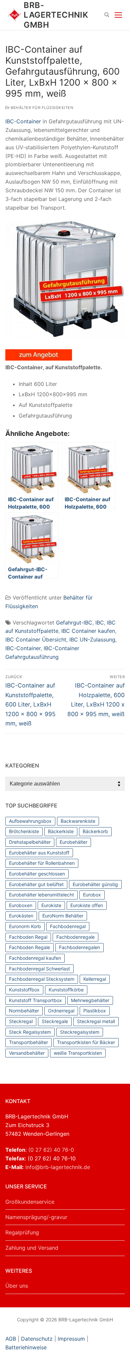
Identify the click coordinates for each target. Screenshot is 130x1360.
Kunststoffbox (24, 989)
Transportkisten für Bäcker (86, 1042)
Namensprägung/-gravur (36, 1217)
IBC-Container (23, 121)
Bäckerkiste (61, 831)
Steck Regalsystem (30, 1032)
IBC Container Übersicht (35, 639)
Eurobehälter (73, 842)
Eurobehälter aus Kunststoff (39, 852)
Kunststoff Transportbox (35, 1000)
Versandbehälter (27, 1053)
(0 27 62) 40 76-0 (51, 1149)
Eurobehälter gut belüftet (36, 884)
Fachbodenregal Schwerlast (39, 968)
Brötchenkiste (24, 831)
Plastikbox (94, 1010)
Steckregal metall (96, 1021)
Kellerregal (94, 979)
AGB (11, 1338)
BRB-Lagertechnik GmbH (56, 14)
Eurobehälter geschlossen (37, 873)
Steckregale (55, 1021)
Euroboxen (20, 905)
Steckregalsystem (79, 1032)
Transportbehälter (28, 1042)
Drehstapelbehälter (30, 842)
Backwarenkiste (78, 821)
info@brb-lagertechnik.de (57, 1167)
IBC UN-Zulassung (92, 639)
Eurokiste (51, 905)
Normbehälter (24, 1010)
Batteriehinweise (26, 1347)
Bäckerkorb (95, 831)
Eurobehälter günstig (95, 884)
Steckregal (21, 1021)
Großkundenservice (29, 1201)
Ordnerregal (61, 1010)
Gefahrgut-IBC (74, 622)
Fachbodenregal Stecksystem (41, 979)
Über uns (16, 1285)
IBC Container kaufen (88, 631)
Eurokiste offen (86, 905)
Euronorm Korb (25, 926)
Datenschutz (37, 1338)
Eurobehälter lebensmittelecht (41, 894)
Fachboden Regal (28, 937)
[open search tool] (106, 14)
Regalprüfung (22, 1232)
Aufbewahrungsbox (30, 821)
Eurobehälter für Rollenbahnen (42, 863)
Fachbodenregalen (79, 947)
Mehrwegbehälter (90, 1000)
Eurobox (92, 894)
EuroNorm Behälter (62, 915)
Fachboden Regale (29, 947)
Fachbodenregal (68, 926)
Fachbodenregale (75, 937)
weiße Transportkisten (78, 1053)
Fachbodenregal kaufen (35, 958)
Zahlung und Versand (31, 1247)
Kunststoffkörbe (66, 989)
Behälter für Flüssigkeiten (41, 107)
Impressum (71, 1338)
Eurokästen (21, 915)
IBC (99, 622)
